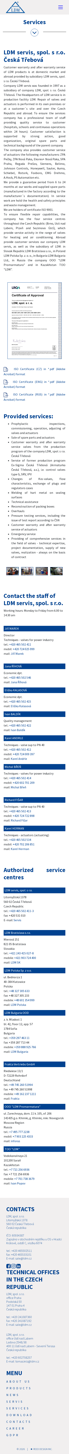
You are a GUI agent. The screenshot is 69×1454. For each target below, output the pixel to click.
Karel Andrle (19, 759)
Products (19, 1388)
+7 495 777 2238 (19, 1132)
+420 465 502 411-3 (21, 911)
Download (19, 1415)
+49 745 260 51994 (21, 1085)
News (13, 1395)
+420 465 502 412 (20, 749)
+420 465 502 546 (20, 677)
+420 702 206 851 (23, 844)
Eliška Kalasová (21, 706)
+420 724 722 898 (23, 816)
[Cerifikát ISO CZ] (6, 369)
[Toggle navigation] (60, 7)
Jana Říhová (18, 682)
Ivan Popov (18, 1183)
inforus (15, 1141)
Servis (17, 920)
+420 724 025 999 (23, 649)
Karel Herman (20, 849)
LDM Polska (18, 1005)
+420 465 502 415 (20, 701)
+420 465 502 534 (20, 840)
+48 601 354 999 (24, 1000)
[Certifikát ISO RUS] (6, 394)
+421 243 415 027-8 (21, 953)
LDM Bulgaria (19, 1052)
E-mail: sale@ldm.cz (19, 1258)
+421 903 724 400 (25, 958)
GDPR (12, 1435)
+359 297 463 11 (19, 1038)
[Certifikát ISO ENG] (6, 382)
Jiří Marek (17, 653)
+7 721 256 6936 (19, 1169)
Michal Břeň (18, 787)
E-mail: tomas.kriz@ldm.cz (22, 1361)
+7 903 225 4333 (23, 1136)
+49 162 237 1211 (25, 1094)
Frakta (15, 1098)
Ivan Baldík (18, 730)
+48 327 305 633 (19, 991)
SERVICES (18, 1408)
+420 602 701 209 (23, 783)
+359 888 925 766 (25, 1047)
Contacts (18, 1422)
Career (15, 1428)
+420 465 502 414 (20, 778)
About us (18, 1381)
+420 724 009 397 (23, 754)
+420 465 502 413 (20, 811)
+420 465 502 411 (20, 644)
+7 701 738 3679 (24, 1179)
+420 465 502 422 (20, 725)
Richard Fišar (19, 820)
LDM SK (16, 962)
